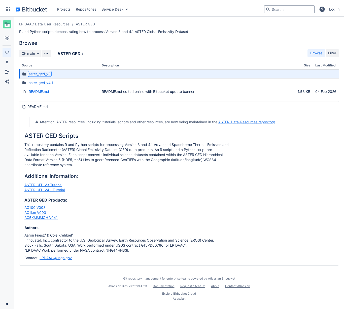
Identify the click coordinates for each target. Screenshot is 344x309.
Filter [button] (332, 53)
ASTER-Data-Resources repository (246, 122)
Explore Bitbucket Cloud (179, 293)
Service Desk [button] (112, 9)
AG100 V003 (35, 207)
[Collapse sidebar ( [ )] (7, 304)
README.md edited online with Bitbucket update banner (148, 91)
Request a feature (192, 286)
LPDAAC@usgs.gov (56, 258)
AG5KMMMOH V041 (41, 217)
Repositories (86, 9)
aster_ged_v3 (40, 74)
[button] (8, 9)
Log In (334, 9)
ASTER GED (85, 24)
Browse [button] (316, 53)
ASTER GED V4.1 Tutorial (44, 190)
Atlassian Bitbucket (221, 278)
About (215, 286)
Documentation (164, 286)
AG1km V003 (35, 212)
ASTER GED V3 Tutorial (43, 185)
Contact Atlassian (237, 286)
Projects (64, 9)
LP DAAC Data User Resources (44, 24)
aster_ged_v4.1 (41, 83)
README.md (39, 91)
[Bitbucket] (31, 9)
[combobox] (289, 9)
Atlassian (179, 298)
